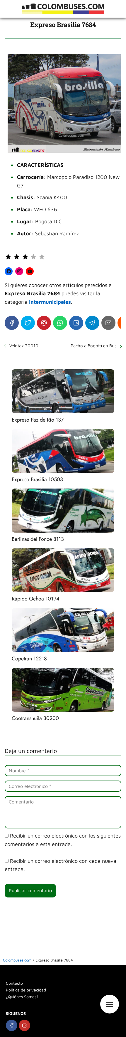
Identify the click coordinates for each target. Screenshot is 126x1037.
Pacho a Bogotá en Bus (94, 345)
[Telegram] (92, 323)
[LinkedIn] (76, 323)
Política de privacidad (26, 989)
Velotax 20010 (23, 345)
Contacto (14, 983)
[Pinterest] (44, 323)
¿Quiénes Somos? (22, 996)
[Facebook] (12, 323)
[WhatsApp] (60, 323)
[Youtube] (24, 1025)
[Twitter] (28, 323)
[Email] (108, 323)
